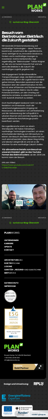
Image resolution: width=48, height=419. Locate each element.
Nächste (41, 17)
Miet (10, 273)
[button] (3, 7)
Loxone (8, 266)
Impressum (10, 286)
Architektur (13, 260)
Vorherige (7, 17)
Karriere (8, 243)
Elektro (12, 263)
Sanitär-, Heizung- (22, 269)
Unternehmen (11, 240)
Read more (34, 374)
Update (8, 246)
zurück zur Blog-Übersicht (26, 22)
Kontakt (9, 250)
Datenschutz (11, 283)
